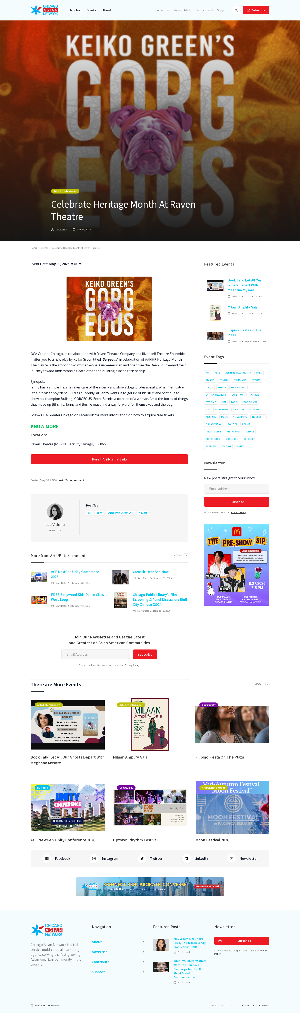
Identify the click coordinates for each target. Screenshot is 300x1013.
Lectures (254, 409)
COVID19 (256, 380)
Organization (214, 424)
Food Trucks (249, 402)
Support (222, 10)
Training (211, 446)
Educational (238, 387)
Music (224, 416)
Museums (211, 416)
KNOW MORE (45, 426)
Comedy (224, 380)
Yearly (239, 446)
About (106, 10)
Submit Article (182, 10)
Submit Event (204, 10)
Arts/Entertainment (65, 190)
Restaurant (233, 431)
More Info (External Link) (109, 459)
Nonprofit (258, 416)
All (89, 513)
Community (239, 380)
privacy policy (247, 1005)
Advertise (163, 10)
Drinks (222, 387)
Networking (240, 416)
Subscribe (258, 10)
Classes (210, 380)
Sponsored (232, 439)
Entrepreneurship (216, 394)
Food (234, 402)
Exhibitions (238, 394)
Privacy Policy (132, 664)
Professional (213, 431)
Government (222, 409)
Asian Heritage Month (120, 513)
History (239, 409)
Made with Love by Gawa (47, 1005)
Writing (226, 446)
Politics (232, 424)
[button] (74, 10)
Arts (99, 513)
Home (34, 247)
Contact (232, 1005)
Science (250, 431)
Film (223, 402)
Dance (209, 387)
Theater (143, 513)
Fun (208, 409)
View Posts (55, 530)
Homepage (264, 1005)
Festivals (211, 402)
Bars (259, 372)
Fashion (254, 394)
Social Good (213, 439)
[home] (44, 10)
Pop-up (246, 424)
